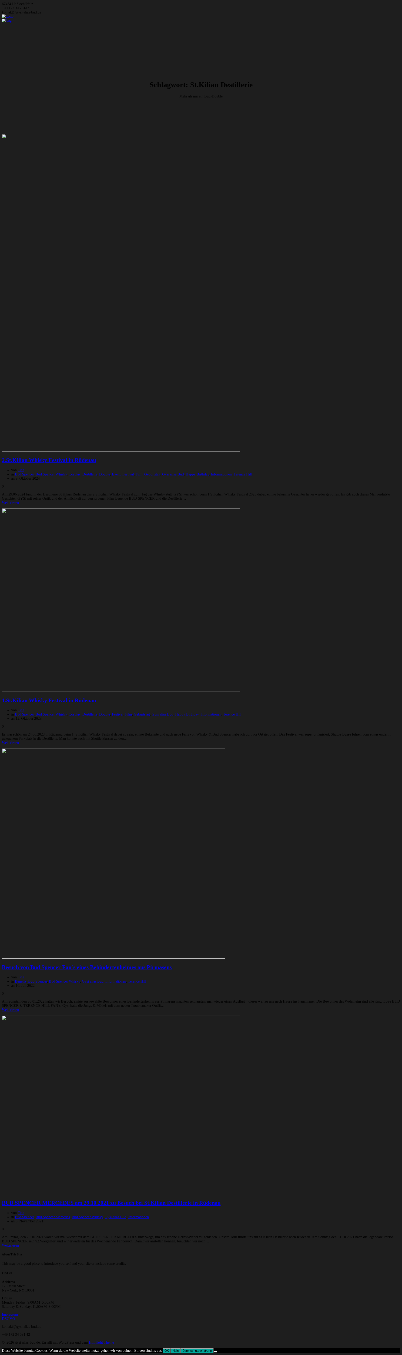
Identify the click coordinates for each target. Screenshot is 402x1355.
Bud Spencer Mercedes (53, 1217)
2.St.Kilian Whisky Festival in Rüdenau (49, 460)
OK (166, 1350)
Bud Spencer (24, 474)
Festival (128, 474)
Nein (176, 1350)
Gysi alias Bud (173, 474)
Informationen (221, 474)
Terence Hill (243, 474)
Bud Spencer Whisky (51, 474)
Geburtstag (152, 474)
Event (116, 474)
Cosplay (74, 474)
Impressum (10, 1314)
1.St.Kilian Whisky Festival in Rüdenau (49, 700)
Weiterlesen (10, 503)
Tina (21, 470)
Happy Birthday (197, 474)
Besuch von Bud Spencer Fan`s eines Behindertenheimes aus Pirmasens (87, 967)
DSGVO (8, 1319)
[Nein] (215, 1351)
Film (139, 474)
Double (104, 474)
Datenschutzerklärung (197, 1350)
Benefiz (20, 981)
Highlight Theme (101, 1342)
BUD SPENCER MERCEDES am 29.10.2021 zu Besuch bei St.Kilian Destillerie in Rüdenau (111, 1203)
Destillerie (89, 474)
